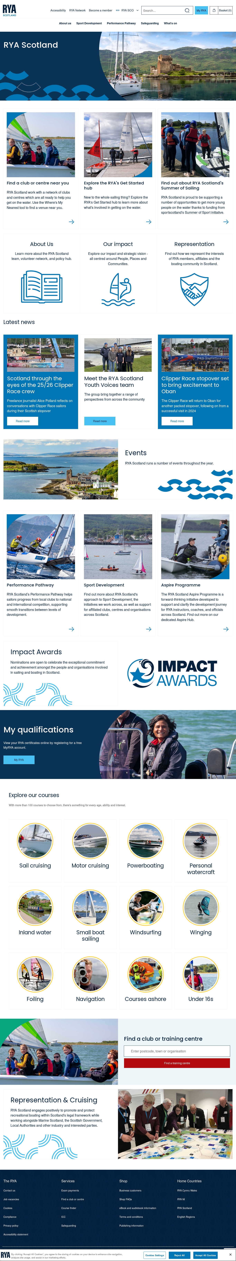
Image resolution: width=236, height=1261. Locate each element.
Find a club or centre (72, 1199)
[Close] (230, 1254)
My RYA (201, 10)
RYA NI (181, 1199)
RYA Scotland (184, 1208)
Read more (23, 421)
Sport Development (89, 23)
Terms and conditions (131, 1216)
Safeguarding (150, 23)
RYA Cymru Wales (187, 1190)
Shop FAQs (125, 1199)
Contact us (9, 1190)
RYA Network (77, 10)
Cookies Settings (154, 1255)
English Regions (186, 1216)
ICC (63, 1216)
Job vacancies (11, 1199)
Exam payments (70, 1190)
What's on (170, 23)
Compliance (9, 1216)
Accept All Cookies (205, 1255)
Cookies (7, 1208)
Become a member (100, 10)
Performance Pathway (121, 23)
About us (65, 23)
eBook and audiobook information (137, 1208)
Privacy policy (10, 1225)
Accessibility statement (15, 1234)
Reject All (179, 1255)
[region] (118, 1255)
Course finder (68, 1208)
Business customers (130, 1190)
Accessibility (58, 10)
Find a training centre (177, 1063)
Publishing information (131, 1225)
